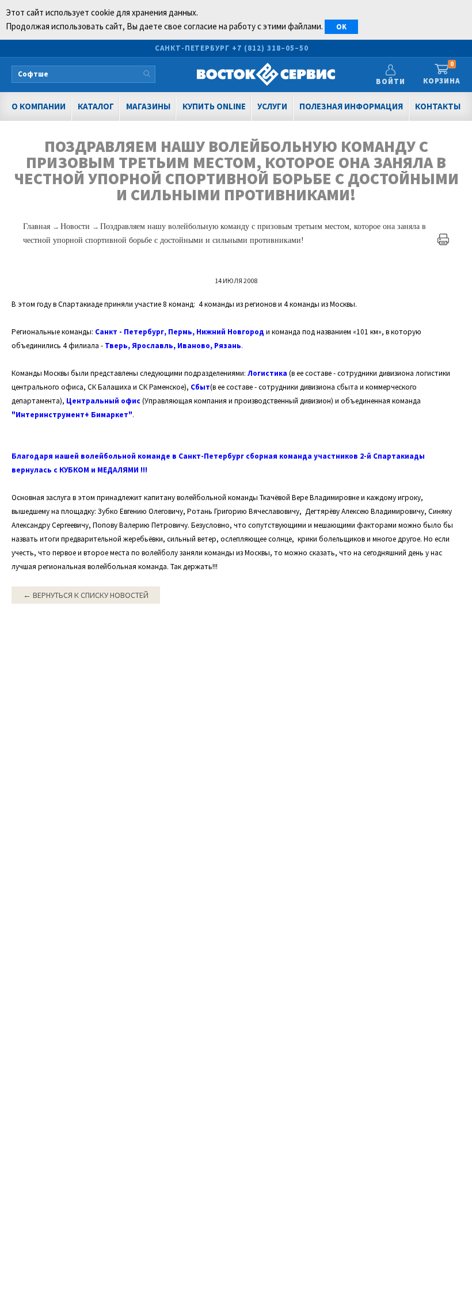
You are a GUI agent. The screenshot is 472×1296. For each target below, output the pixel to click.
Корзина (441, 73)
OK (341, 27)
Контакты (437, 106)
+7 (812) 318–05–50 (270, 48)
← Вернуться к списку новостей (86, 595)
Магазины (148, 106)
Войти (390, 81)
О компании (39, 106)
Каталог (96, 106)
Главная (37, 226)
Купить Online (214, 106)
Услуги (272, 106)
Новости (76, 226)
